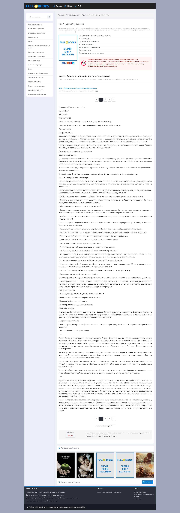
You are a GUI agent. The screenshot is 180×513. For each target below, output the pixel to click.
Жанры (69, 6)
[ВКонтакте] (63, 63)
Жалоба (70, 436)
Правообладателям (140, 492)
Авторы (136, 496)
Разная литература (34, 82)
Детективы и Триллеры (36, 56)
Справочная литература (36, 86)
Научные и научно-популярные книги (39, 47)
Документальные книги (36, 33)
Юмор (30, 69)
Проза (30, 41)
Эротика (85, 15)
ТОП (79, 6)
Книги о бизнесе (34, 61)
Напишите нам (90, 436)
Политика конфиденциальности (144, 494)
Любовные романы (35, 24)
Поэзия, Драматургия (35, 90)
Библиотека (137, 499)
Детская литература (35, 65)
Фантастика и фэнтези (36, 29)
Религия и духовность (36, 52)
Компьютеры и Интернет (37, 94)
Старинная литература (36, 77)
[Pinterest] (70, 63)
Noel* (88, 39)
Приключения (33, 37)
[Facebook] (65, 63)
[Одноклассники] (68, 63)
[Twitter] (73, 63)
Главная (59, 6)
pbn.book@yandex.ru (114, 492)
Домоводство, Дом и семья (38, 73)
